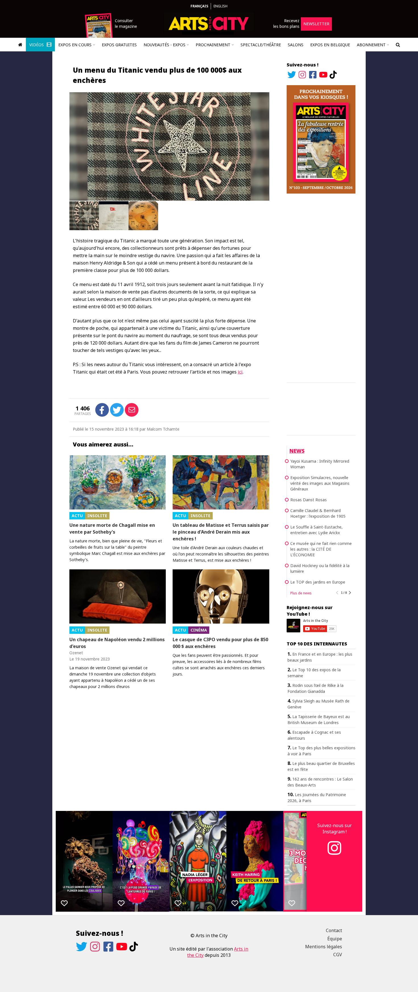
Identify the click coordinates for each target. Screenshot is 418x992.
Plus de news (301, 593)
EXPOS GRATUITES (119, 44)
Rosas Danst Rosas (308, 499)
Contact (334, 930)
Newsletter (316, 23)
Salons (295, 44)
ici (240, 372)
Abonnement (371, 44)
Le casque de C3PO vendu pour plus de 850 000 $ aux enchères (220, 642)
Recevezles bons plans (286, 23)
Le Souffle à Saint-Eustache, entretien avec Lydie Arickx (316, 529)
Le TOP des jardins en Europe (317, 582)
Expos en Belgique (330, 44)
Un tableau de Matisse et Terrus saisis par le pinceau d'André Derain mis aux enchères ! (221, 532)
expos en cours (75, 44)
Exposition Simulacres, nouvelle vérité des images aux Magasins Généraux (319, 483)
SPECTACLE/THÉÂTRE (261, 44)
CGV (337, 954)
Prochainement (213, 44)
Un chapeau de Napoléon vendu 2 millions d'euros (117, 642)
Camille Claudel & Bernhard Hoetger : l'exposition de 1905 (317, 513)
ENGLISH (220, 6)
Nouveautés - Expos (164, 44)
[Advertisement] (321, 287)
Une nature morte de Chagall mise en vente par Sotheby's (112, 528)
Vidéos (37, 44)
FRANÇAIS (199, 6)
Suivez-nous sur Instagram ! (334, 828)
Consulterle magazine (126, 23)
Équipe (334, 939)
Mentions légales (323, 946)
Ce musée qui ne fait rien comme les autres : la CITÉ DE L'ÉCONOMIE (321, 549)
